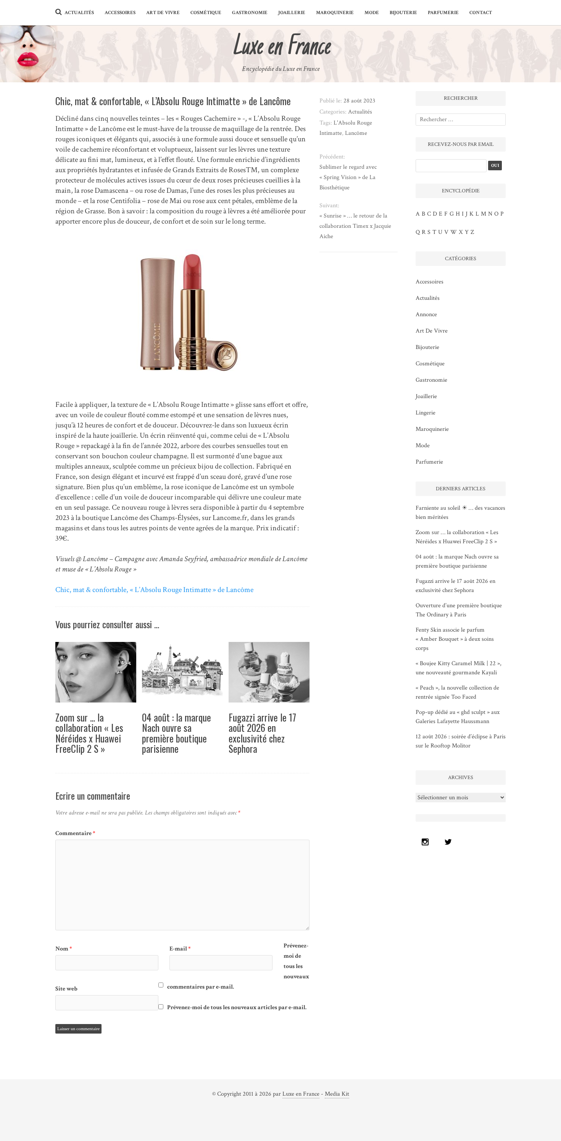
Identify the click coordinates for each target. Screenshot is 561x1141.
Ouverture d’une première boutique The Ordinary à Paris (459, 610)
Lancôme (356, 133)
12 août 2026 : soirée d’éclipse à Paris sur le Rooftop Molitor (461, 741)
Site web (66, 989)
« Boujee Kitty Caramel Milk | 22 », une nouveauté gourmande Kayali (458, 668)
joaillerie (291, 13)
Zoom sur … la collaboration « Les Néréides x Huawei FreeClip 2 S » (89, 733)
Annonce (426, 314)
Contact (480, 13)
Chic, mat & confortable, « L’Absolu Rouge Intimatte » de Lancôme (154, 590)
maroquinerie (335, 13)
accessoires (120, 13)
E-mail (180, 949)
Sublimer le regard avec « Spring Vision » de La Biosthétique (348, 177)
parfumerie (443, 13)
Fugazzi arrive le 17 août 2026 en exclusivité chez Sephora (262, 733)
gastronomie (250, 13)
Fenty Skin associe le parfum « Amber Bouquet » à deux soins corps (455, 639)
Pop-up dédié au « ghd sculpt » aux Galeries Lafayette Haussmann (458, 716)
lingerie (425, 413)
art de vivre (163, 13)
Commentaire (75, 833)
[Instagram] (427, 841)
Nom (63, 949)
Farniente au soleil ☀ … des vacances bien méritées (460, 512)
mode (371, 13)
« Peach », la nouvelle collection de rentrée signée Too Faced (457, 692)
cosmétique (205, 13)
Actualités (79, 13)
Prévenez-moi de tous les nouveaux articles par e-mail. (236, 1007)
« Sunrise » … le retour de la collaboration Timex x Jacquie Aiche (355, 226)
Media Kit (337, 1094)
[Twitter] (449, 841)
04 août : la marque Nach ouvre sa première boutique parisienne (176, 733)
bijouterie (403, 13)
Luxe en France (300, 1094)
